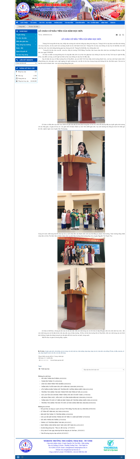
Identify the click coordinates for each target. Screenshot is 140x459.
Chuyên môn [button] (80, 22)
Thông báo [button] (58, 22)
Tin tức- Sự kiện (21, 38)
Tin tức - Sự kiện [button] (45, 22)
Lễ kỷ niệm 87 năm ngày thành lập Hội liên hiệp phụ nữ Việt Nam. (59, 430)
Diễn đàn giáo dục (22, 41)
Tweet (40, 366)
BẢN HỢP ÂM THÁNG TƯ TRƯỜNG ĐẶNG (53, 414)
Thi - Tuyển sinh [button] (93, 22)
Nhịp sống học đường (23, 44)
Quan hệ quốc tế (21, 51)
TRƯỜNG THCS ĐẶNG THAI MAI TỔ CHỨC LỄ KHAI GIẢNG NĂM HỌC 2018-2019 (64, 403)
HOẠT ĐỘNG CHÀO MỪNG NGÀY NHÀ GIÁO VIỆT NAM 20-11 (59, 425)
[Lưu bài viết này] (123, 34)
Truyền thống (20, 34)
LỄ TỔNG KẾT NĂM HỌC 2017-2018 (51, 411)
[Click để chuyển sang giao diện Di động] (22, 457)
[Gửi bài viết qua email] (117, 34)
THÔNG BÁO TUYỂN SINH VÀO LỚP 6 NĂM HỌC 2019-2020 (58, 386)
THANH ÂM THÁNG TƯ (48, 381)
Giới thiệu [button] (24, 22)
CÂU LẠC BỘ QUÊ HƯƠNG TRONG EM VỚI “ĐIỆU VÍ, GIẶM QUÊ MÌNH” (62, 417)
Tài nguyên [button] (69, 22)
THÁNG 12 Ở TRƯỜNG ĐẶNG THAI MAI (52, 422)
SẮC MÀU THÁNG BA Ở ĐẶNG (50, 378)
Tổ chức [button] (33, 22)
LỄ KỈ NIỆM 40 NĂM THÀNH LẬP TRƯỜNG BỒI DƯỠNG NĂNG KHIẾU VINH (63, 389)
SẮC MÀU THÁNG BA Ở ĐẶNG (50, 419)
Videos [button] (112, 22)
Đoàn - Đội (19, 48)
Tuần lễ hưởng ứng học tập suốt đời (51, 433)
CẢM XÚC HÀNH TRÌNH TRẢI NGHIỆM (52, 384)
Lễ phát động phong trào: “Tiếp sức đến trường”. (54, 428)
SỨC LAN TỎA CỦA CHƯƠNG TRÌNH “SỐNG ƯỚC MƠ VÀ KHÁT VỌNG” (62, 394)
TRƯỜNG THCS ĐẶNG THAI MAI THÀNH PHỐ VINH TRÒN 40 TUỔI (60, 392)
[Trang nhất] (17, 22)
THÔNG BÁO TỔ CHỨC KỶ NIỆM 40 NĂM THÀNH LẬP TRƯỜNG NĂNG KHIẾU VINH (65, 400)
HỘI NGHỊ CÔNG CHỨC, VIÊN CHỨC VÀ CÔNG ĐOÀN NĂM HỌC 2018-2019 (63, 397)
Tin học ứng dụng (22, 54)
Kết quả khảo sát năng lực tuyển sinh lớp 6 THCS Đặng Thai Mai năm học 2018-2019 (64, 409)
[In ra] (120, 34)
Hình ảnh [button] (104, 22)
